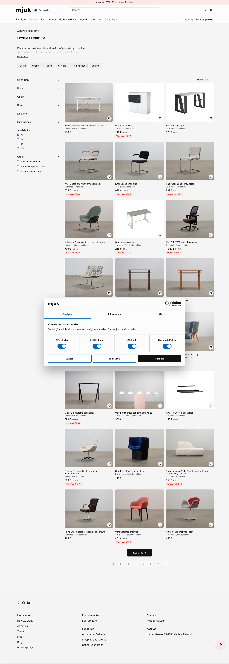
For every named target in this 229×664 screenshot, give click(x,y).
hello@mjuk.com (156, 620)
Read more (22, 56)
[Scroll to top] (220, 644)
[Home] (23, 10)
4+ (22, 143)
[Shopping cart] (210, 10)
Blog (20, 642)
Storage (62, 65)
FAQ (19, 636)
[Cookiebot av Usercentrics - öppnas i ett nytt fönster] (167, 303)
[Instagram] (23, 602)
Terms (20, 631)
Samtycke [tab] (67, 314)
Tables (48, 65)
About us (22, 626)
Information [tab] (114, 314)
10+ (22, 148)
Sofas (23, 65)
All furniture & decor (27, 30)
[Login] (205, 10)
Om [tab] (161, 314)
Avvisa (69, 358)
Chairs (35, 65)
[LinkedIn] (28, 602)
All (22, 134)
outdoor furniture (125, 2)
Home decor (79, 65)
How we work (25, 620)
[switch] (97, 346)
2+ (22, 139)
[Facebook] (18, 602)
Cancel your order (92, 645)
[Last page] (165, 563)
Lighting (95, 65)
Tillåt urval (114, 358)
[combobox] (114, 10)
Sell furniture (89, 620)
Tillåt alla (159, 358)
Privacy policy (25, 647)
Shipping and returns (94, 639)
